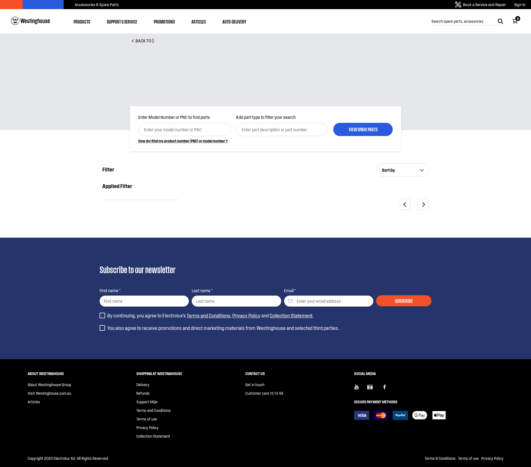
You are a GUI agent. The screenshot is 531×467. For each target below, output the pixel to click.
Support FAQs (147, 401)
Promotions (164, 21)
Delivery (142, 384)
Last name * (202, 290)
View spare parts (363, 129)
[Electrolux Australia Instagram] (374, 389)
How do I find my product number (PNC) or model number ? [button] (183, 141)
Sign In (519, 4)
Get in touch (254, 384)
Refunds (143, 393)
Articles (198, 21)
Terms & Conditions (440, 458)
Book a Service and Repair (484, 4)
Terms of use (146, 419)
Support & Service (122, 21)
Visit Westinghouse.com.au (49, 393)
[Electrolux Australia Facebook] (387, 389)
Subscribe (404, 300)
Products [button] (82, 21)
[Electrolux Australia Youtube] (360, 389)
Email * (290, 290)
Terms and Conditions (208, 315)
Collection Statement (291, 315)
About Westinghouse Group (49, 384)
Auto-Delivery (234, 21)
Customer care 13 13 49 (264, 393)
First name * (110, 290)
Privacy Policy (246, 315)
